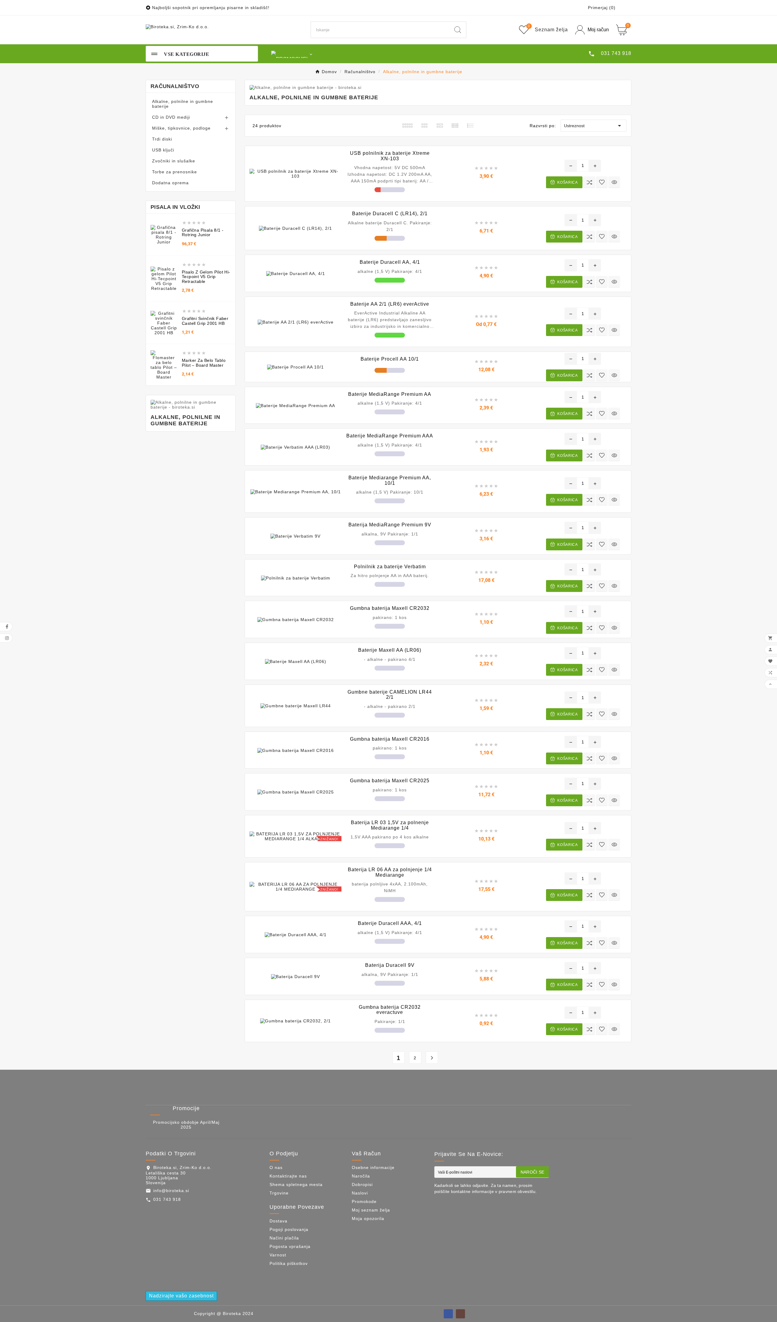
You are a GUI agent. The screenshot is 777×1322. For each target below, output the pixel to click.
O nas (276, 1167)
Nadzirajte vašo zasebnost (181, 1295)
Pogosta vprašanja (290, 1246)
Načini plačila (284, 1237)
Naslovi (360, 1193)
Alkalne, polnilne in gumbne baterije (182, 104)
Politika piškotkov (289, 1263)
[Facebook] (448, 1313)
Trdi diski (162, 139)
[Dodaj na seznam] (601, 182)
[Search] (457, 29)
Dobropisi (362, 1184)
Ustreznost (593, 125)
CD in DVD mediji (171, 117)
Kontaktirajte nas (288, 1176)
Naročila (361, 1176)
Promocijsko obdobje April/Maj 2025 (186, 1125)
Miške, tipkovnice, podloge (181, 128)
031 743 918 (167, 1199)
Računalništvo (175, 86)
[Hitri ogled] (614, 182)
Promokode (364, 1201)
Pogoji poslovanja (289, 1229)
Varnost (278, 1254)
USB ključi (163, 150)
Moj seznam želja (371, 1210)
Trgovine (279, 1193)
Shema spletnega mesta (296, 1184)
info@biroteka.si (171, 1190)
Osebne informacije (373, 1167)
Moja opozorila (368, 1218)
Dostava (278, 1220)
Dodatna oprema (170, 182)
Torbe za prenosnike (174, 171)
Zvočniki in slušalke (173, 160)
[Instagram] (460, 1313)
